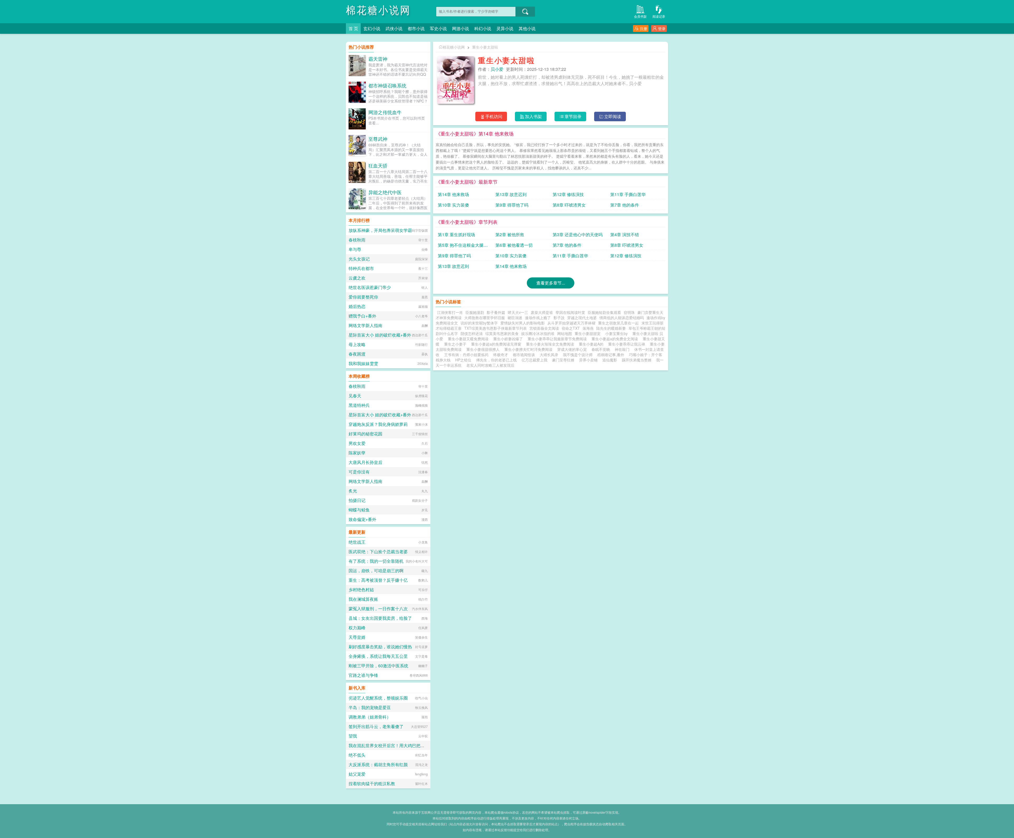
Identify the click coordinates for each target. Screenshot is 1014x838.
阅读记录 (658, 16)
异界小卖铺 (588, 359)
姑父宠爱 (357, 774)
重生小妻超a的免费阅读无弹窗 (497, 344)
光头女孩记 (359, 259)
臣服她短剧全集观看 (604, 312)
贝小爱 (497, 69)
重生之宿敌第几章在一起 (618, 322)
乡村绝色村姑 (361, 589)
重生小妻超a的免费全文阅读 (616, 338)
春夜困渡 (357, 354)
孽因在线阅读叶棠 (570, 312)
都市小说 (416, 28)
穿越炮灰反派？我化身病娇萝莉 (378, 424)
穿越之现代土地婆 (582, 317)
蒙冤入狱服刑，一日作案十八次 (378, 609)
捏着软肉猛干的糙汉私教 (372, 783)
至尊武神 (377, 138)
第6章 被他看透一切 (514, 245)
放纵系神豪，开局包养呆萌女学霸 (380, 230)
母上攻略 (357, 344)
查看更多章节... (550, 283)
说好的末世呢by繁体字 (479, 322)
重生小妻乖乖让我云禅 (627, 344)
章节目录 (573, 116)
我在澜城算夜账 (363, 599)
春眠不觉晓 (601, 349)
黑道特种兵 (359, 405)
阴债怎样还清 (472, 333)
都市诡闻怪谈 (524, 354)
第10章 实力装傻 (453, 205)
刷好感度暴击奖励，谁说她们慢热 (380, 647)
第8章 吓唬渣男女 (569, 205)
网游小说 (460, 28)
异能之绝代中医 (385, 192)
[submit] (525, 12)
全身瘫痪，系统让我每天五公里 (378, 656)
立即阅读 (612, 116)
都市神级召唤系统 (387, 85)
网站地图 (564, 333)
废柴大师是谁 (542, 312)
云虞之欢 (357, 278)
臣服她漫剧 (475, 312)
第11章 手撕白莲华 (628, 194)
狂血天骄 (377, 165)
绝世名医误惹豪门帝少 (370, 287)
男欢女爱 (357, 443)
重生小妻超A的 (592, 344)
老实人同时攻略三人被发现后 (490, 365)
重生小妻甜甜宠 (589, 333)
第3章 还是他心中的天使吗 (578, 234)
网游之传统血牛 (385, 112)
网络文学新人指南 (365, 325)
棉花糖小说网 (378, 10)
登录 (661, 28)
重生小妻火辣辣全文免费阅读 (551, 344)
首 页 (353, 28)
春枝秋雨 (357, 240)
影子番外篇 (496, 312)
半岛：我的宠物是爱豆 (370, 707)
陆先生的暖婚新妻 (611, 328)
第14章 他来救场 (453, 194)
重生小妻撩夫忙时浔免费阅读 (529, 349)
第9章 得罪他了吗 (511, 205)
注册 (643, 28)
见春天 (355, 396)
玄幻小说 (371, 28)
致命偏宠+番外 (362, 519)
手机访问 (493, 116)
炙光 (353, 491)
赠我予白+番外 (362, 316)
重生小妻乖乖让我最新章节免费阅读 (558, 338)
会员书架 (640, 16)
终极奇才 (500, 354)
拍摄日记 (357, 500)
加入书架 (533, 116)
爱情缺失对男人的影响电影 (522, 322)
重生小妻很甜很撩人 (484, 349)
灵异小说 (504, 28)
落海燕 (588, 328)
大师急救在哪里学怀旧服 (484, 317)
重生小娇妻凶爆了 (509, 338)
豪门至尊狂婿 (563, 359)
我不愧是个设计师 (578, 354)
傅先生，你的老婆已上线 (496, 359)
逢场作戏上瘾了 (538, 317)
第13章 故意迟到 (511, 194)
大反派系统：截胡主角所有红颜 (378, 764)
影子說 (559, 317)
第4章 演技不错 (624, 234)
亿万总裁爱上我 (534, 359)
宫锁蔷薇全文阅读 (544, 328)
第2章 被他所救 (509, 234)
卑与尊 (355, 249)
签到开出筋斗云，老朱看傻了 (376, 726)
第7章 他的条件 (624, 205)
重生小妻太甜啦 (485, 47)
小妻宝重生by (617, 333)
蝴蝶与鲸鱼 (359, 510)
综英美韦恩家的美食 (502, 333)
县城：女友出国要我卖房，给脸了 (380, 618)
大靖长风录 (549, 354)
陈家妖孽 (357, 453)
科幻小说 (482, 28)
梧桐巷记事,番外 (610, 354)
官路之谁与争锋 (363, 675)
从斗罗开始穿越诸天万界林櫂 (571, 322)
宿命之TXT (571, 328)
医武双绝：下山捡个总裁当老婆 (378, 551)
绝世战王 (357, 542)
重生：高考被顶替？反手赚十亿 (378, 580)
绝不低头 (357, 755)
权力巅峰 (357, 628)
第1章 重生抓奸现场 (456, 234)
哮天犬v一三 (518, 312)
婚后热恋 (357, 306)
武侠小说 (394, 28)
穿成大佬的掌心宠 (572, 349)
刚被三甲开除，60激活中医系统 (378, 666)
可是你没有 (359, 472)
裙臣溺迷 (515, 317)
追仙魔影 (609, 359)
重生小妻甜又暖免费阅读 (469, 338)
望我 (353, 736)
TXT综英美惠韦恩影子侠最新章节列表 (495, 328)
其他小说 (527, 28)
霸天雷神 (377, 58)
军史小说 (438, 28)
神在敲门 (622, 349)
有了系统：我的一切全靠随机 (376, 561)
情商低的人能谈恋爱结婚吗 (621, 317)
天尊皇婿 (357, 637)
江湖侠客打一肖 (450, 312)
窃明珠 (629, 312)
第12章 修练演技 (568, 194)
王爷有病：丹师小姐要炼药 (466, 354)
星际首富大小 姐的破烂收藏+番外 (380, 335)
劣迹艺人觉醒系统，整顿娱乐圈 (378, 698)
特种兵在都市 (361, 268)
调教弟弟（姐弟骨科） (370, 717)
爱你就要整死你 (363, 297)
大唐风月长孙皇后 (365, 462)
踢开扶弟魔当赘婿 (636, 359)
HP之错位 (463, 359)
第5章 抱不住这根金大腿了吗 (463, 246)
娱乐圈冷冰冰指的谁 (538, 333)
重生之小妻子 (456, 344)
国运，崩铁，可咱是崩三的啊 (376, 570)
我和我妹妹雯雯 (363, 363)
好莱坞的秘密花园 (365, 434)
